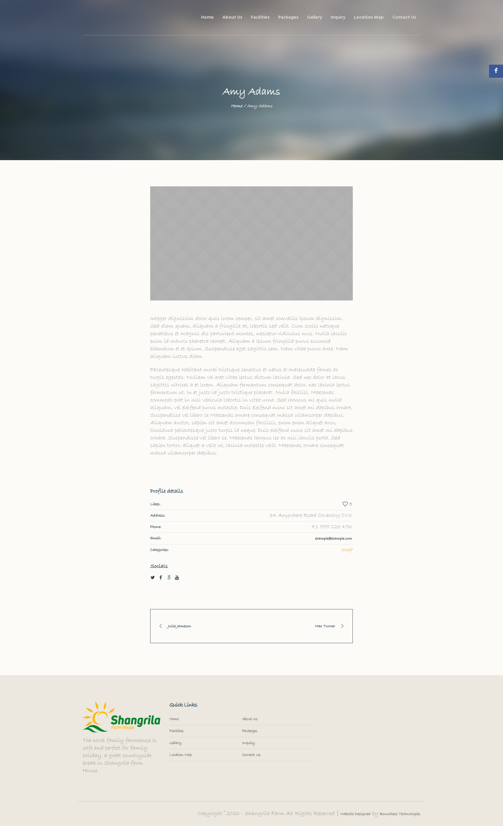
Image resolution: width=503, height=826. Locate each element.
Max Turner (325, 626)
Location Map (180, 755)
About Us (250, 719)
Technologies (409, 814)
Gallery (175, 743)
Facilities (176, 731)
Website (347, 814)
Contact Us (251, 755)
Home (236, 106)
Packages (249, 731)
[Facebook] (496, 71)
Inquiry (248, 743)
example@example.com (333, 538)
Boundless (389, 814)
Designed (362, 814)
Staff (346, 550)
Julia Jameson (179, 626)
